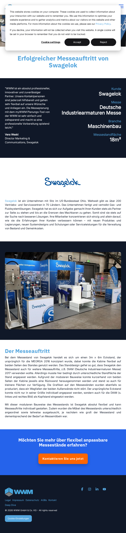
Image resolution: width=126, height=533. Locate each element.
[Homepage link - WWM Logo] (19, 494)
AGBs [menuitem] (44, 500)
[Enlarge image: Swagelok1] (63, 290)
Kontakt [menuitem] (52, 500)
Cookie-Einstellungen (18, 518)
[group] (63, 291)
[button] (121, 6)
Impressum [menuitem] (18, 500)
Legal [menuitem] (8, 500)
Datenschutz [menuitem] (32, 500)
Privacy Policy (103, 23)
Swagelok (11, 200)
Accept (77, 42)
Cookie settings (50, 42)
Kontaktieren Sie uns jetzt (63, 458)
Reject (103, 42)
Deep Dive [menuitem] (10, 505)
